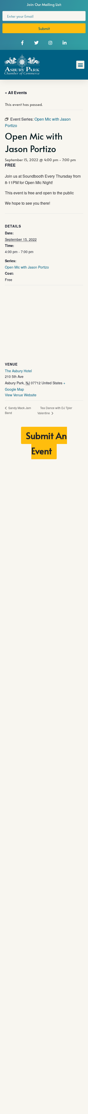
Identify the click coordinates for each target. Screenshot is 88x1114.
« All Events (16, 92)
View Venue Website (20, 394)
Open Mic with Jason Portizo (27, 267)
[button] (80, 65)
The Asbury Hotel (18, 370)
